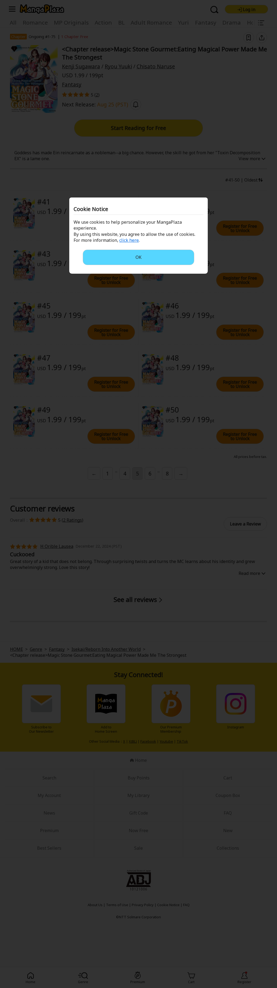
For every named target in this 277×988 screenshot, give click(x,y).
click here (129, 240)
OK (138, 257)
